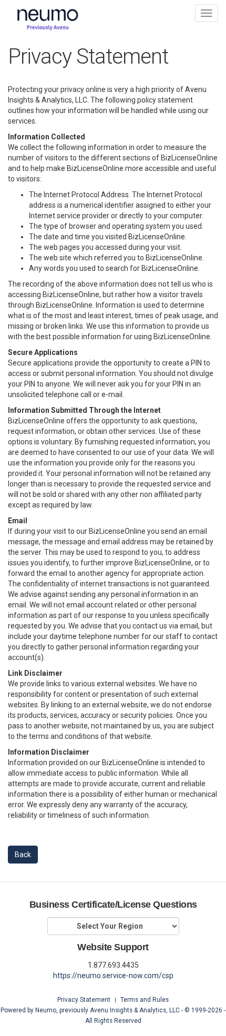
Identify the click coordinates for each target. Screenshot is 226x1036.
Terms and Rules (144, 999)
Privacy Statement (83, 999)
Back (23, 854)
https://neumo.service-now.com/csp (113, 975)
